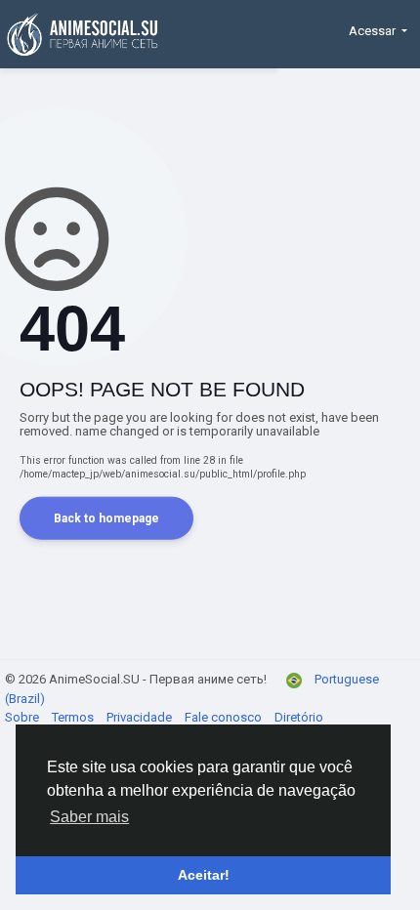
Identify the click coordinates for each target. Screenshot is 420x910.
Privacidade (140, 717)
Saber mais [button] (89, 816)
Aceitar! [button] (204, 875)
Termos (74, 717)
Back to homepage (106, 517)
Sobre (23, 717)
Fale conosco (225, 717)
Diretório (298, 717)
